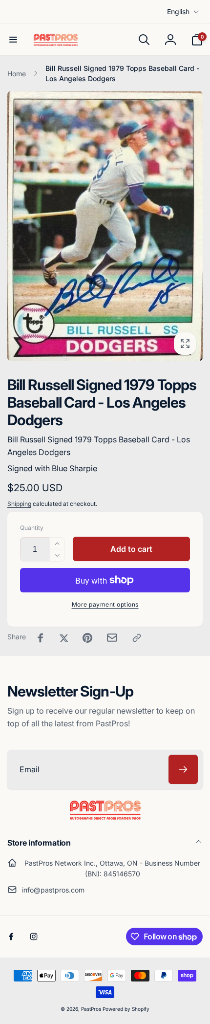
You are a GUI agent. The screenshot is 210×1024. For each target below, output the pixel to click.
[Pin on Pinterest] (87, 638)
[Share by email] (112, 638)
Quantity (31, 527)
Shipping (19, 503)
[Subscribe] (183, 769)
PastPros (91, 1009)
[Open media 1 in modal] (105, 226)
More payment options (105, 604)
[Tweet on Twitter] (64, 638)
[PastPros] (105, 817)
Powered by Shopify (126, 1009)
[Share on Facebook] (40, 638)
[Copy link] (137, 638)
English (178, 11)
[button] (13, 39)
